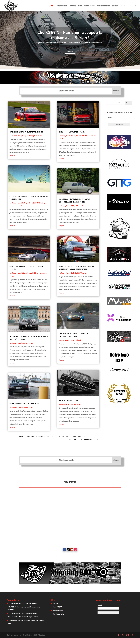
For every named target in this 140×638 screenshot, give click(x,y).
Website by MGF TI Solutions (36, 635)
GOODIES (73, 6)
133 (93, 436)
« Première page (43, 436)
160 (74, 439)
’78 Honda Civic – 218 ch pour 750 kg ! (25, 404)
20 (63, 436)
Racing (31, 136)
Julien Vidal (65, 405)
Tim (62, 273)
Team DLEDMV (57, 607)
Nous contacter (58, 611)
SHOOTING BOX (89, 6)
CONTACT (115, 6)
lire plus (12, 156)
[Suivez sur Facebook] (64, 549)
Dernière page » (91, 439)
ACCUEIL (51, 6)
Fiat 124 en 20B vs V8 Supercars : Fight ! (26, 132)
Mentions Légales (58, 614)
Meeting (42, 203)
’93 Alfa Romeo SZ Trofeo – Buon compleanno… (23, 613)
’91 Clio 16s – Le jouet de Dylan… (72, 132)
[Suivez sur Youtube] (71, 549)
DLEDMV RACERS (62, 6)
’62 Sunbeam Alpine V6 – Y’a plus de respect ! (22, 603)
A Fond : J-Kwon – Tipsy (68, 401)
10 (59, 436)
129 (74, 436)
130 (79, 436)
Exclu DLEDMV (34, 203)
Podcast (55, 603)
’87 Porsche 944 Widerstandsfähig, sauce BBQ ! (23, 617)
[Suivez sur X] (68, 549)
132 (89, 436)
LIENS (80, 6)
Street (20, 206)
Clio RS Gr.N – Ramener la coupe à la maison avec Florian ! (69, 35)
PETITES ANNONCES (103, 6)
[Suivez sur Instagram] (75, 549)
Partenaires (13, 206)
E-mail (110, 117)
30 (67, 436)
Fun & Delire (38, 136)
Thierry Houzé (16, 136)
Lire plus (70, 51)
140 (65, 439)
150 (70, 439)
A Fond (78, 405)
